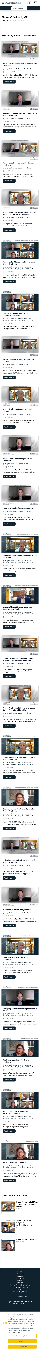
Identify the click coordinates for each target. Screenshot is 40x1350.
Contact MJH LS (20, 1283)
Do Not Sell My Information (20, 1285)
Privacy (20, 1289)
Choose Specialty (18, 8)
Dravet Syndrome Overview (26, 1239)
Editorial (20, 1276)
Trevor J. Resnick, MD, (24, 267)
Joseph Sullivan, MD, (11, 69)
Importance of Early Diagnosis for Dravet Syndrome (24, 1223)
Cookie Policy (16, 1332)
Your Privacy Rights (20, 1292)
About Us (20, 1272)
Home (3, 20)
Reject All (22, 1341)
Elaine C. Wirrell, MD (24, 69)
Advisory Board (20, 1274)
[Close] (37, 1314)
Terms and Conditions (20, 1287)
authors (9, 20)
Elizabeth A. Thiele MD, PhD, (12, 269)
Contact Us (20, 1278)
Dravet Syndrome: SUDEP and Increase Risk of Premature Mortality (27, 1204)
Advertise (20, 1281)
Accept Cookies (22, 1346)
